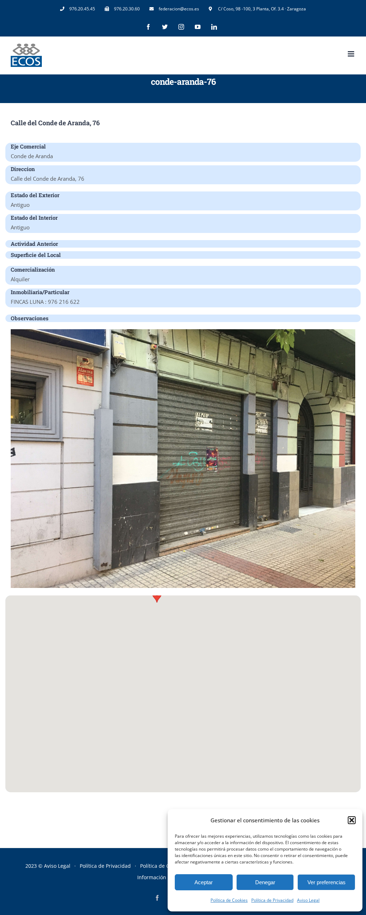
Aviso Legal (308, 900)
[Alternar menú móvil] (351, 54)
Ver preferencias (326, 882)
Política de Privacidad (272, 900)
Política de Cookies (229, 900)
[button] (351, 820)
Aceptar (203, 882)
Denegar (265, 882)
